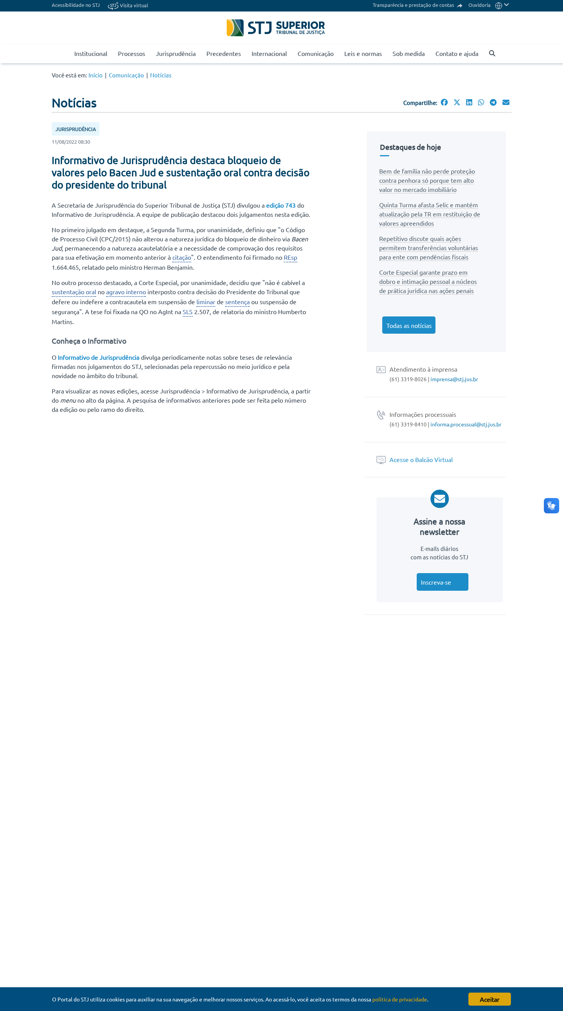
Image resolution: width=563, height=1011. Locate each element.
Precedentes (223, 53)
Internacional (269, 53)
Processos (131, 53)
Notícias (161, 75)
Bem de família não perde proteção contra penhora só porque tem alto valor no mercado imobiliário (427, 180)
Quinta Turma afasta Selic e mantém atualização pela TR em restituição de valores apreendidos (429, 214)
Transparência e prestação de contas (414, 5)
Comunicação (316, 53)
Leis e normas (363, 53)
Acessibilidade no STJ (76, 5)
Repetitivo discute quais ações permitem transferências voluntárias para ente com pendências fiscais (428, 247)
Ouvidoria (479, 5)
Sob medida (409, 53)
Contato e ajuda (456, 53)
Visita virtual (133, 5)
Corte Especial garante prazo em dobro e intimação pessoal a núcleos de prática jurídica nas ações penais (428, 281)
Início (95, 75)
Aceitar (489, 999)
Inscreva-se (436, 582)
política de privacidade (399, 999)
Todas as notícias (409, 325)
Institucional (90, 53)
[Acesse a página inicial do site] (65, 53)
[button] (502, 5)
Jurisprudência (176, 53)
